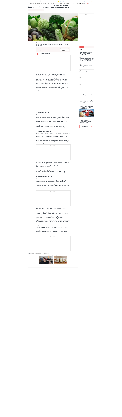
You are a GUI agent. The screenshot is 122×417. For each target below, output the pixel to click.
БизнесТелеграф (67, 3)
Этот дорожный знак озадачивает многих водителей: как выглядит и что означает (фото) (86, 94)
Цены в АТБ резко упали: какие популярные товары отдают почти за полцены (86, 107)
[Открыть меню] (29, 1)
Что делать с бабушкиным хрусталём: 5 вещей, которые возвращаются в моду (85, 121)
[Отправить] (40, 1)
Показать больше (85, 126)
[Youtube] (89, 1)
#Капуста (47, 253)
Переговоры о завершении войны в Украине (37, 3)
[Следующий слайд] (94, 3)
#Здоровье (32, 253)
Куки (60, 5)
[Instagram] (92, 1)
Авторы (89, 3)
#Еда (36, 253)
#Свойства (39, 253)
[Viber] (86, 1)
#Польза (43, 253)
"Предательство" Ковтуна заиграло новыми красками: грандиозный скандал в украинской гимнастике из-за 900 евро (86, 73)
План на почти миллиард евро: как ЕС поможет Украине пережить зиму (86, 53)
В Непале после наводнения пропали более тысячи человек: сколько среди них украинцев (86, 66)
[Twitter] (90, 1)
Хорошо (65, 5)
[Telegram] (87, 1)
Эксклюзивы (60, 3)
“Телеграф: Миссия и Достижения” (78, 3)
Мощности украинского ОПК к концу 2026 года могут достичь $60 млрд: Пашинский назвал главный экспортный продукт (86, 60)
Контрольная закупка (52, 3)
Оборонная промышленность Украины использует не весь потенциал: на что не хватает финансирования (85, 87)
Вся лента (81, 49)
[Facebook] (84, 1)
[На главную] (61, 1)
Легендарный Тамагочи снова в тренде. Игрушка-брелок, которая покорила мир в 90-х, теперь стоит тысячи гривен (86, 101)
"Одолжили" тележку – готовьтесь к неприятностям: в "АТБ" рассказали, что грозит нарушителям (86, 80)
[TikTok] (93, 1)
